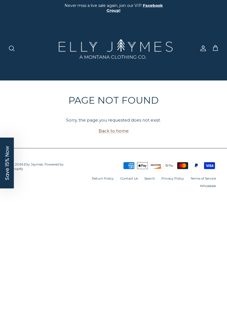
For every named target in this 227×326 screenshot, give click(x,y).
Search (149, 178)
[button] (7, 163)
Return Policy (103, 178)
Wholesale (208, 186)
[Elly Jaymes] (113, 48)
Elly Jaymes (33, 164)
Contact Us (129, 178)
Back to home (114, 130)
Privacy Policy (172, 178)
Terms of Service (203, 178)
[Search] (11, 48)
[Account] (202, 48)
